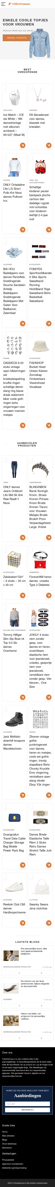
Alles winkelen (8, 1135)
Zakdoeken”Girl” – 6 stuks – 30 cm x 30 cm (14, 581)
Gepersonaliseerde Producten (17, 967)
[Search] (45, 4)
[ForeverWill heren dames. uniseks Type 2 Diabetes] (40, 559)
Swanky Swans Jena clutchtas (38, 906)
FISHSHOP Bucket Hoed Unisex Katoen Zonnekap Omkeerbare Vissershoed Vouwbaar (38, 375)
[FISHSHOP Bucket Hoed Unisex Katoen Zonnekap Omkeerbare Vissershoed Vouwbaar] (40, 345)
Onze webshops (9, 1143)
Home (4, 1131)
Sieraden (33, 110)
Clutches (33, 900)
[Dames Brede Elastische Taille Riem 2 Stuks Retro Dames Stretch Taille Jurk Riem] (40, 817)
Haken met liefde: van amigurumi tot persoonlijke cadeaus (33, 1016)
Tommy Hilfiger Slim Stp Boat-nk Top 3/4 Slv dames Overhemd (13, 643)
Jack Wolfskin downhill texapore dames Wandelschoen (14, 742)
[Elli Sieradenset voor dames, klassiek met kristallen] (40, 97)
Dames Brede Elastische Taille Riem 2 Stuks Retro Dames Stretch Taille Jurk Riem (40, 844)
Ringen (6, 358)
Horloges (7, 110)
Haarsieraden (35, 482)
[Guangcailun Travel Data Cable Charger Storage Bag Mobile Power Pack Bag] (14, 817)
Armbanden (34, 572)
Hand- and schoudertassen (36, 181)
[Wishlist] (51, 4)
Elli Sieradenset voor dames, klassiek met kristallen (39, 121)
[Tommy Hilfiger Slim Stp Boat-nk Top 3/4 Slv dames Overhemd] (14, 617)
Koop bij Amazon (22, 145)
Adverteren (7, 1147)
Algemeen (7, 999)
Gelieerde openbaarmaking (14, 1167)
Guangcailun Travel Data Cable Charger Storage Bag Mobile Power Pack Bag (14, 842)
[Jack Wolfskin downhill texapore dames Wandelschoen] (14, 719)
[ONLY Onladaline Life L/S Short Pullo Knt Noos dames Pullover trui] (14, 167)
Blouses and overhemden (14, 630)
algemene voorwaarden (12, 1163)
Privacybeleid (8, 1159)
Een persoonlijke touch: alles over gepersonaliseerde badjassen (34, 951)
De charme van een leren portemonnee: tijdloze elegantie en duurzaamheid (35, 983)
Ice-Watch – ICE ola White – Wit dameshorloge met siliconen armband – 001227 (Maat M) (14, 125)
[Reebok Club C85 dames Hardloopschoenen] (14, 887)
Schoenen (7, 264)
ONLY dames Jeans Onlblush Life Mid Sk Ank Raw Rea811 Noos (13, 495)
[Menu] (3, 4)
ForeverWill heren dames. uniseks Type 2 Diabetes (40, 581)
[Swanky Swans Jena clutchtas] (40, 887)
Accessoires (34, 264)
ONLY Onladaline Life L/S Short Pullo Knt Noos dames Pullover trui (14, 192)
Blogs (4, 1139)
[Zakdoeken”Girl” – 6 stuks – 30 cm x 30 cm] (14, 559)
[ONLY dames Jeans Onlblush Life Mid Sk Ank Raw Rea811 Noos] (14, 469)
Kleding (6, 180)
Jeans (5, 482)
